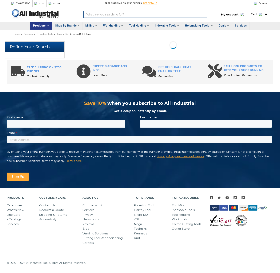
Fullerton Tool (144, 205)
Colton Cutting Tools (186, 224)
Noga (138, 224)
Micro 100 (141, 214)
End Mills (178, 205)
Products (39, 25)
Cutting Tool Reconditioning (102, 238)
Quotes (263, 3)
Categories (14, 205)
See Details (150, 3)
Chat (42, 3)
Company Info (92, 205)
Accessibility (47, 219)
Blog (85, 228)
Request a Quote (51, 210)
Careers (88, 243)
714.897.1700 (23, 3)
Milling (89, 25)
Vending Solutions (95, 233)
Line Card (13, 214)
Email (56, 3)
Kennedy (140, 233)
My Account (229, 14)
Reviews (88, 224)
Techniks (140, 228)
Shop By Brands (66, 25)
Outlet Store (181, 228)
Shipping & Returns (53, 214)
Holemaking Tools (197, 25)
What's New (15, 210)
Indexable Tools (165, 25)
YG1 (136, 219)
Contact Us (47, 205)
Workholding (111, 25)
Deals (222, 25)
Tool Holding (137, 25)
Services (241, 25)
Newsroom (90, 219)
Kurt (137, 238)
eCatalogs (14, 219)
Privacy (87, 214)
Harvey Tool (142, 210)
